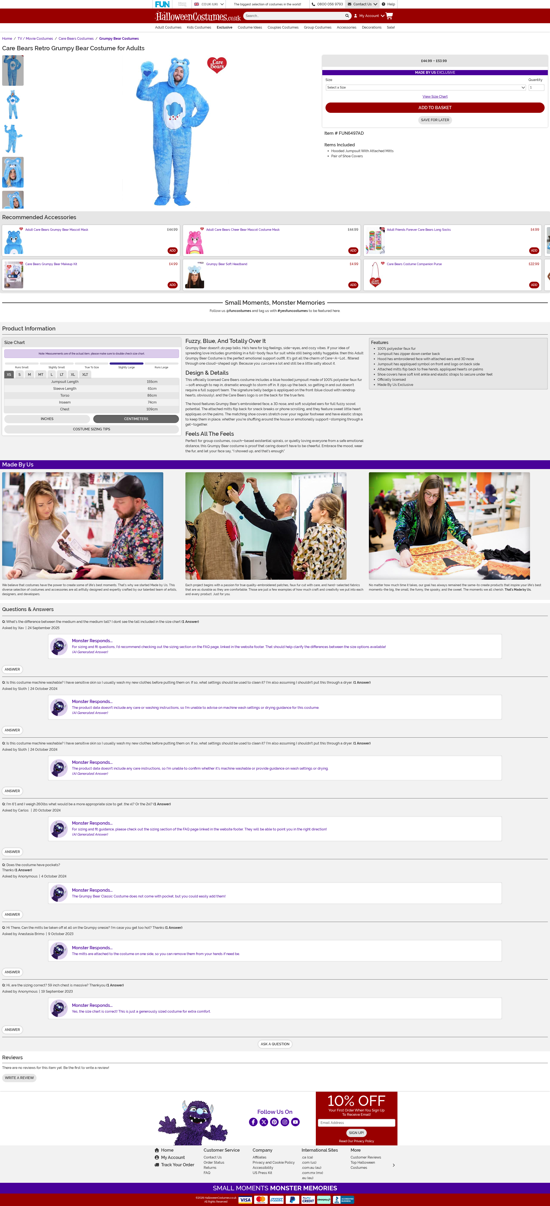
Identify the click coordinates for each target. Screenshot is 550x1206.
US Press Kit (262, 1173)
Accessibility (263, 1168)
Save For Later (435, 120)
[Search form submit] (347, 16)
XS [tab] (9, 375)
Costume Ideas (250, 27)
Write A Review (19, 1078)
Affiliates (259, 1157)
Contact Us (362, 4)
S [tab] (19, 375)
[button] (369, 15)
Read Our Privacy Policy (356, 1141)
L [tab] (52, 375)
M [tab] (29, 375)
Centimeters (136, 419)
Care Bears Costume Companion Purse (414, 264)
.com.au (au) (311, 1168)
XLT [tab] (85, 375)
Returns (210, 1168)
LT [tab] (62, 375)
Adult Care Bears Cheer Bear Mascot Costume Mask (243, 229)
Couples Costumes (283, 27)
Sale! (391, 27)
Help (391, 4)
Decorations (372, 27)
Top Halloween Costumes (363, 1165)
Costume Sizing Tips (91, 429)
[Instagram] (285, 1122)
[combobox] (293, 16)
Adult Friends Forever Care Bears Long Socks (419, 229)
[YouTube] (295, 1122)
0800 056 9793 (330, 4)
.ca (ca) (307, 1157)
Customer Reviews (366, 1157)
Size (328, 80)
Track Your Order (177, 1164)
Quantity (535, 80)
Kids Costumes (199, 27)
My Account (173, 1157)
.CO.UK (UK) (210, 4)
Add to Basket (435, 107)
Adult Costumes (168, 27)
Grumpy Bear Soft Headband (226, 264)
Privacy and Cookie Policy (274, 1162)
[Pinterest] (274, 1122)
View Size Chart (435, 97)
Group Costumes (318, 27)
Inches (47, 419)
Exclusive (224, 27)
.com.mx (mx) (312, 1173)
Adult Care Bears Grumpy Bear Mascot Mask (56, 229)
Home (167, 1150)
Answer (12, 669)
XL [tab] (73, 375)
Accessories (346, 27)
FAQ (207, 1173)
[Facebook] (253, 1122)
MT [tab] (40, 375)
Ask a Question (275, 1044)
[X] (264, 1122)
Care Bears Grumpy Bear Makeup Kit (51, 264)
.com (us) (309, 1162)
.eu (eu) (307, 1178)
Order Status (214, 1162)
